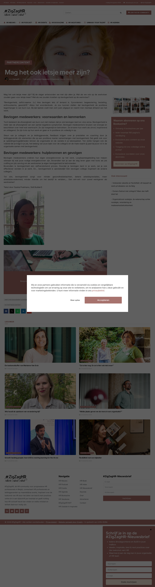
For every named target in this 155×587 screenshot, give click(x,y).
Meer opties (75, 300)
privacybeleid (98, 290)
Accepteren (103, 300)
